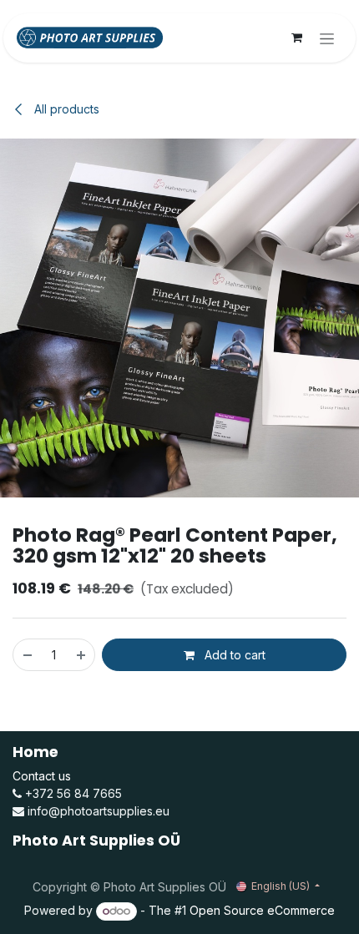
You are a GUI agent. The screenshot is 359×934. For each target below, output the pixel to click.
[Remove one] (26, 654)
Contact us (42, 776)
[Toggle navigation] (326, 38)
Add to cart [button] (233, 655)
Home (35, 752)
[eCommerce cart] (296, 38)
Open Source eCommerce (262, 910)
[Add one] (81, 654)
